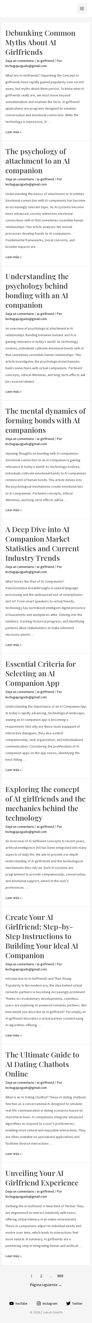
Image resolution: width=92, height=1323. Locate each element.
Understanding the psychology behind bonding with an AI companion (37, 290)
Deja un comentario (19, 60)
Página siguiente (46, 1284)
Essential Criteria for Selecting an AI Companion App (40, 673)
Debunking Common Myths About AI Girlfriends (40, 42)
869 (60, 1276)
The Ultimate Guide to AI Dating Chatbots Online (42, 1064)
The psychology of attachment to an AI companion (37, 160)
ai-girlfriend (45, 60)
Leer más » (13, 132)
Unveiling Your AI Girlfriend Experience (42, 1177)
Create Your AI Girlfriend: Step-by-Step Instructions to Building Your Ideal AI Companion (41, 936)
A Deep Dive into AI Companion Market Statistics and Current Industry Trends (42, 543)
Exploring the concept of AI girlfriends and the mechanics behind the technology (45, 803)
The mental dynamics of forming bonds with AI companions (45, 420)
